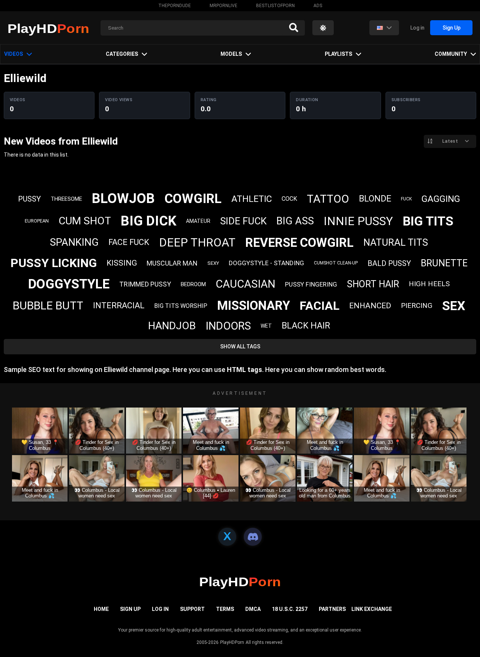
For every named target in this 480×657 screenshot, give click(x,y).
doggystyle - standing (266, 263)
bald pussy (389, 263)
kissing (121, 262)
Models (231, 54)
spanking (74, 242)
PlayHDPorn (232, 642)
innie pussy (358, 221)
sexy (213, 263)
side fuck (243, 221)
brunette (444, 263)
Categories (122, 54)
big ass (295, 221)
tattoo (328, 198)
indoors (228, 326)
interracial (118, 305)
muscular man (172, 263)
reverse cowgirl (299, 242)
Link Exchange (371, 609)
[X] (227, 537)
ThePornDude (174, 5)
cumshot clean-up (336, 263)
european (37, 221)
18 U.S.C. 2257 (290, 609)
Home (101, 609)
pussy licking (53, 263)
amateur (198, 221)
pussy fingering (311, 284)
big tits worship (180, 305)
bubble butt (48, 305)
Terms (225, 609)
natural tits (395, 242)
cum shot (84, 221)
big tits (428, 221)
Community (451, 54)
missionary (253, 305)
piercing (416, 305)
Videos (13, 54)
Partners (332, 609)
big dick (148, 221)
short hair (373, 284)
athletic (251, 199)
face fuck (128, 242)
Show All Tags (240, 346)
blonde (375, 199)
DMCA (253, 609)
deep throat (197, 242)
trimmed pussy (145, 284)
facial (319, 306)
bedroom (193, 284)
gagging (441, 199)
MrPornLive (223, 5)
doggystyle (69, 284)
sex (453, 305)
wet (266, 326)
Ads (318, 5)
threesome (66, 199)
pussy (29, 198)
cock (289, 198)
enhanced (370, 305)
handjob (172, 326)
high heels (429, 283)
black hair (306, 326)
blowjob (123, 198)
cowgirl (193, 198)
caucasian (245, 284)
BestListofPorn (275, 5)
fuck (406, 199)
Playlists (338, 54)
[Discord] (253, 537)
